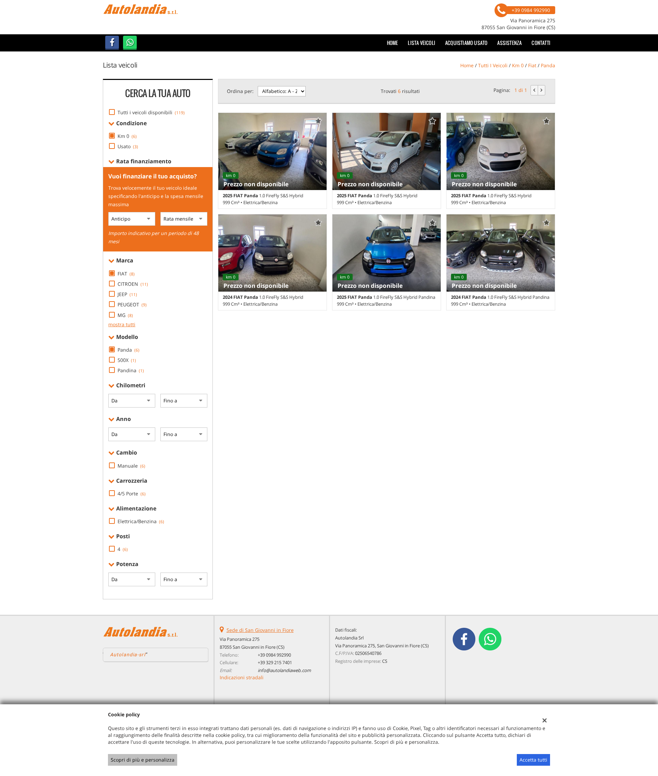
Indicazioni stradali (242, 677)
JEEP (127, 294)
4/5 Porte (132, 493)
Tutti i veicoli (493, 65)
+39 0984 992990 (274, 655)
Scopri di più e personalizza (142, 759)
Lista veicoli (421, 42)
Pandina (131, 370)
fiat (532, 65)
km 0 (518, 65)
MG (125, 315)
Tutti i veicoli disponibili (151, 112)
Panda (548, 65)
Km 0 (127, 136)
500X (127, 360)
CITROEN (133, 284)
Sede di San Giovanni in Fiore (260, 630)
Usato (128, 146)
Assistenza (509, 42)
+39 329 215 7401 (275, 662)
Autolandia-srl (127, 654)
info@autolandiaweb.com (284, 670)
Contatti (541, 42)
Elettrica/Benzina (141, 521)
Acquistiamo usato (466, 42)
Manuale (131, 465)
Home (392, 42)
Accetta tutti (533, 759)
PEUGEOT (132, 304)
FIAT (126, 273)
